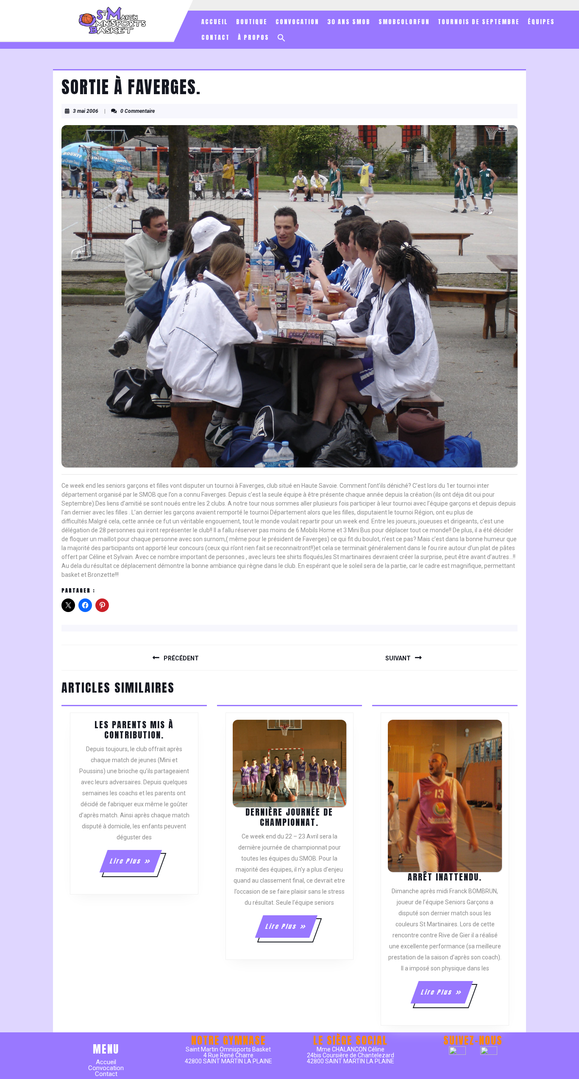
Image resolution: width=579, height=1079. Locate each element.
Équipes (541, 21)
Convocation (297, 21)
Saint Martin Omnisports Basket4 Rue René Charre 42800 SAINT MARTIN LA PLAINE (228, 1055)
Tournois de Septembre (479, 21)
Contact (215, 37)
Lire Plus (135, 864)
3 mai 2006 (85, 111)
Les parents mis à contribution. (134, 729)
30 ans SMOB (348, 21)
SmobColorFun (404, 21)
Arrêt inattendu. (445, 876)
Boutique (251, 21)
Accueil (214, 21)
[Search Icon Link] (281, 37)
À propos (253, 37)
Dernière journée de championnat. (289, 817)
